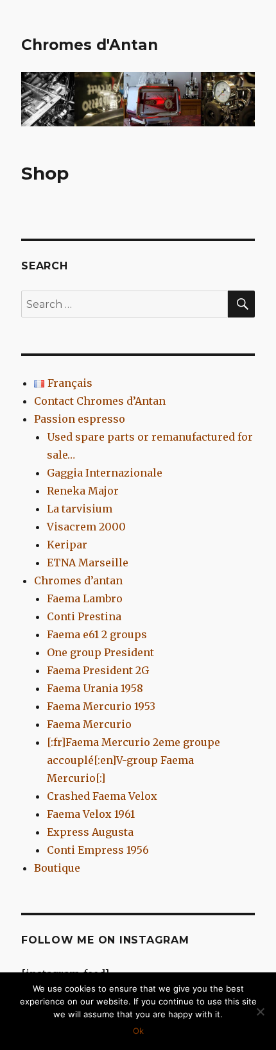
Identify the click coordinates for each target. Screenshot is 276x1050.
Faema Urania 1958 (95, 688)
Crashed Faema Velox (102, 796)
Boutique (57, 867)
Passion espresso (79, 418)
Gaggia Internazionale (104, 472)
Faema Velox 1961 (91, 814)
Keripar (67, 544)
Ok (138, 1031)
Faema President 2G (98, 670)
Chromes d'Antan (89, 45)
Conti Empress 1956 (98, 849)
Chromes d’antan (78, 580)
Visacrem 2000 (86, 526)
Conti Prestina (84, 616)
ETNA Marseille (87, 562)
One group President (100, 652)
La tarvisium (79, 508)
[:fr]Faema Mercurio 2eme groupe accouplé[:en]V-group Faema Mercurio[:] (133, 760)
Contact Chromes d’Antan (100, 400)
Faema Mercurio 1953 (101, 706)
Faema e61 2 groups (97, 634)
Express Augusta (90, 832)
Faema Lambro (85, 598)
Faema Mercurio (89, 724)
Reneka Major (83, 490)
